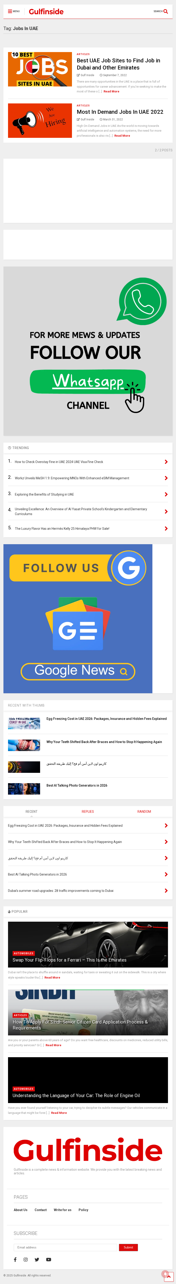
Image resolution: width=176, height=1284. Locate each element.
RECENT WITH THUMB (26, 705)
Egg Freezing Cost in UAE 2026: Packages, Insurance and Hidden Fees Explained (107, 719)
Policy (83, 1210)
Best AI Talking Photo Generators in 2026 (77, 785)
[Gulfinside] (43, 15)
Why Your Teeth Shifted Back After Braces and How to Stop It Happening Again (104, 742)
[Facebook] (15, 1260)
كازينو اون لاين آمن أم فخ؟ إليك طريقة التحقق (77, 763)
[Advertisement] (88, 191)
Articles (83, 54)
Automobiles (23, 953)
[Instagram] (26, 1260)
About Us (21, 1210)
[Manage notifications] (165, 1274)
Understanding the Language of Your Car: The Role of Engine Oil (76, 1095)
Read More (111, 91)
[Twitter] (37, 1260)
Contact (41, 1210)
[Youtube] (48, 1260)
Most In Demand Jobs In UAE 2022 (120, 112)
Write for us (63, 1210)
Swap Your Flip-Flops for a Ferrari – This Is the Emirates (69, 960)
